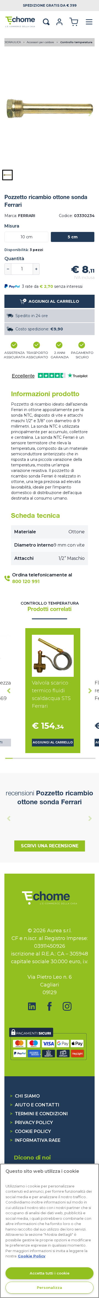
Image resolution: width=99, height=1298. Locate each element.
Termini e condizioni (39, 1113)
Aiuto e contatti (34, 1105)
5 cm (73, 236)
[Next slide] (90, 113)
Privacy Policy (31, 1122)
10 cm (26, 236)
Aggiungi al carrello (53, 742)
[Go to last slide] (8, 690)
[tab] (9, 758)
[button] (7, 175)
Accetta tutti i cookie (50, 1273)
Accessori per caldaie (41, 42)
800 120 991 (26, 581)
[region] (49, 1231)
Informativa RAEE (35, 1140)
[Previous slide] (8, 113)
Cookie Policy (30, 1131)
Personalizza (49, 1287)
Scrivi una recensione (49, 845)
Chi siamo (25, 1096)
